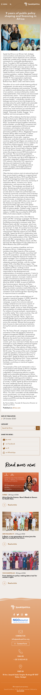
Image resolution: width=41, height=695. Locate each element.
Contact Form (22, 644)
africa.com (16, 408)
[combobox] (18, 428)
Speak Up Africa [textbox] (7, 428)
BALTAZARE (20, 691)
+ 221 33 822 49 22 (20, 659)
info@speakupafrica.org (20, 639)
